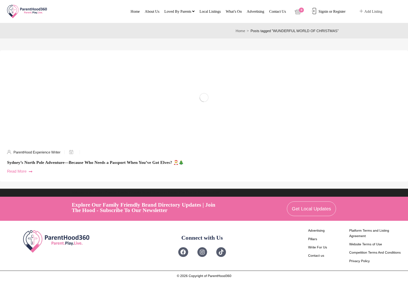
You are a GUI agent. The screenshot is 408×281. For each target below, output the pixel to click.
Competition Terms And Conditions (375, 252)
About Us (152, 11)
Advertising (255, 11)
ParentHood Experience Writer (36, 152)
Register (339, 11)
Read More (16, 171)
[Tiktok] (221, 252)
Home (135, 11)
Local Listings (210, 11)
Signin (323, 11)
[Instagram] (202, 252)
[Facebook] (183, 252)
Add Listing (373, 11)
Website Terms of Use (365, 244)
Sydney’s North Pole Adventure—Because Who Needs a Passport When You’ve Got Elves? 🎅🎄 (95, 162)
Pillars (312, 239)
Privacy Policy (359, 261)
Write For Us (317, 247)
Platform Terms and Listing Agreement (369, 233)
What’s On (234, 11)
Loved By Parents (178, 11)
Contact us (277, 11)
